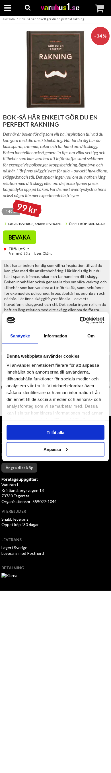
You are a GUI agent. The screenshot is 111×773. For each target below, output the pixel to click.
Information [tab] (55, 335)
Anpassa (52, 449)
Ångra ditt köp (19, 467)
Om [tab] (90, 335)
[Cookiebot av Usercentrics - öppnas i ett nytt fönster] (79, 320)
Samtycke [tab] (20, 335)
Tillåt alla (55, 432)
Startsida (8, 19)
